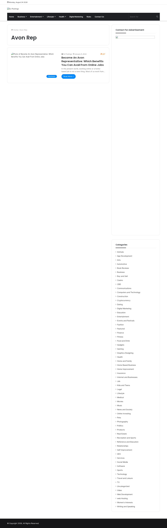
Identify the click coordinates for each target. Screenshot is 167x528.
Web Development (125, 494)
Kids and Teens (123, 385)
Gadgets (120, 345)
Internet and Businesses (127, 377)
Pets (119, 418)
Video (119, 490)
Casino (120, 280)
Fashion (120, 325)
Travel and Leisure (125, 478)
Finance (120, 333)
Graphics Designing (125, 353)
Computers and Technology (128, 292)
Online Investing (124, 414)
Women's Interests (125, 502)
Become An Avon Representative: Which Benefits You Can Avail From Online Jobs (82, 61)
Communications (124, 288)
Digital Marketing (76, 17)
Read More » (68, 76)
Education (121, 313)
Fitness (120, 337)
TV (118, 482)
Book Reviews (123, 268)
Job (118, 381)
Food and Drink (123, 341)
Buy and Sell (122, 276)
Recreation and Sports (126, 438)
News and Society (124, 409)
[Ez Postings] (13, 8)
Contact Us (99, 17)
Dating (120, 304)
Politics (120, 426)
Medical (120, 397)
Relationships (122, 446)
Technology (122, 474)
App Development (124, 256)
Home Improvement (125, 369)
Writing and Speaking (126, 506)
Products (121, 430)
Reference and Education (127, 442)
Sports (120, 470)
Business (21, 17)
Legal (119, 389)
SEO (119, 454)
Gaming (120, 349)
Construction (122, 296)
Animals (120, 252)
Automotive (122, 264)
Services (120, 458)
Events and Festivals (125, 321)
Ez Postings (67, 54)
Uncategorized (123, 486)
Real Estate (122, 434)
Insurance (121, 373)
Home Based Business (126, 365)
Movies (120, 401)
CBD (119, 284)
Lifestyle (50, 17)
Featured (121, 329)
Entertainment (36, 17)
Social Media (122, 462)
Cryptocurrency (123, 300)
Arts (119, 260)
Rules (89, 17)
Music (119, 405)
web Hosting (122, 498)
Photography (122, 422)
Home (11, 17)
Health (61, 17)
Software (121, 466)
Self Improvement (124, 450)
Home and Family (124, 361)
